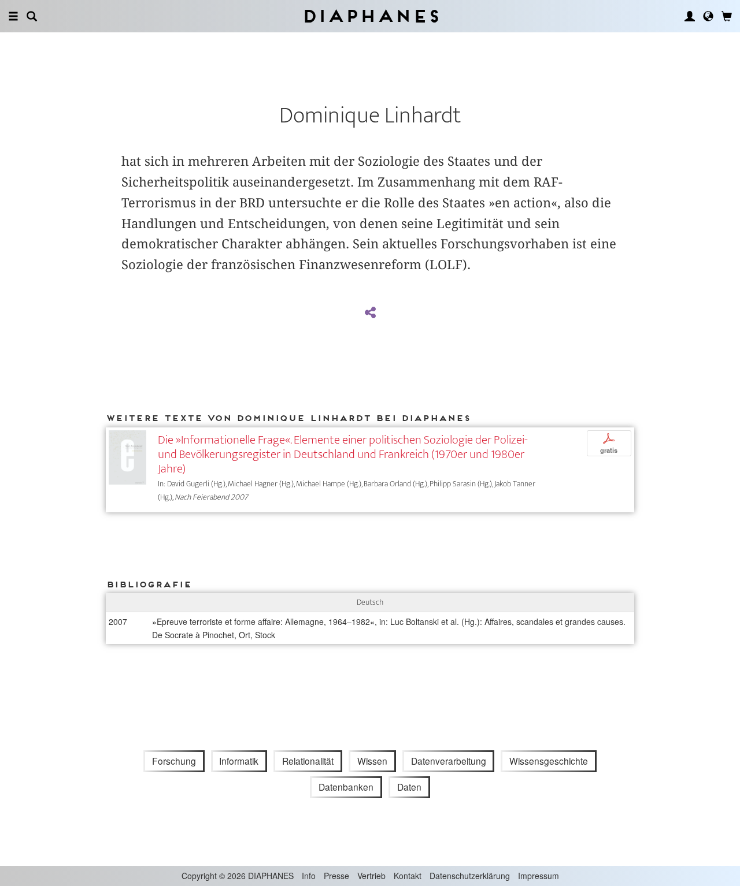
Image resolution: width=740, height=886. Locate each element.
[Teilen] (370, 313)
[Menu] (13, 16)
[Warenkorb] (727, 16)
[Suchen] (32, 16)
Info (309, 875)
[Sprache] (708, 16)
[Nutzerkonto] (689, 16)
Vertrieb (371, 875)
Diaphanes (370, 15)
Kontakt (407, 875)
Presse (336, 875)
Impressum (538, 875)
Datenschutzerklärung (470, 875)
